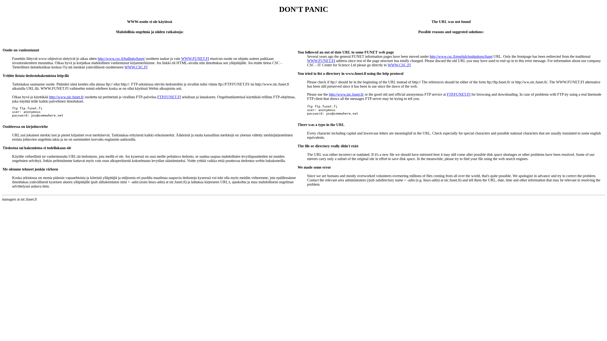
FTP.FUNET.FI (169, 97)
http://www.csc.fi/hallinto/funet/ (121, 59)
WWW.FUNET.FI (195, 59)
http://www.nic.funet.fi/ (66, 97)
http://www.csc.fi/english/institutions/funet (461, 56)
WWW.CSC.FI (135, 67)
